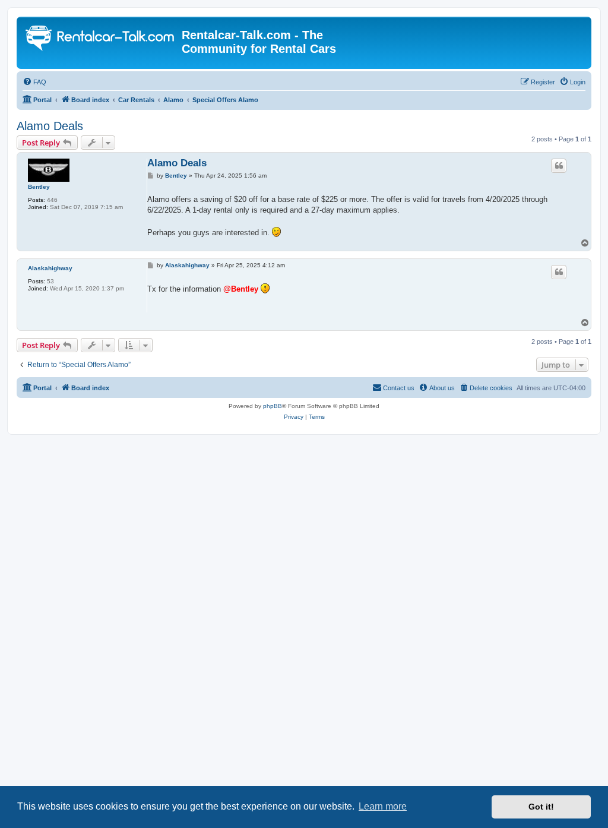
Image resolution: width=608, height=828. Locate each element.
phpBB (272, 406)
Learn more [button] (383, 806)
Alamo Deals (50, 125)
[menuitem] (34, 82)
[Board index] (101, 39)
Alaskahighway (50, 268)
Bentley (39, 187)
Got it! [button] (541, 806)
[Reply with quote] (558, 166)
